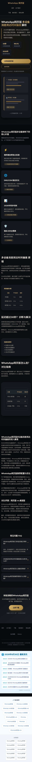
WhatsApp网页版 (9, 704)
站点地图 (12, 634)
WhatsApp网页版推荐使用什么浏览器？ (14, 577)
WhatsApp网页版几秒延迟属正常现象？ (14, 542)
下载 (9, 12)
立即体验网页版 (8, 61)
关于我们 (18, 8)
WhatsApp (23, 717)
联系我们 (14, 12)
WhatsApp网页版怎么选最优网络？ (14, 569)
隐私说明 (21, 12)
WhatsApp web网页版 (22, 704)
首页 (12, 8)
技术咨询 (6, 66)
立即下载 (16, 608)
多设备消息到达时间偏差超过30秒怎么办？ (15, 560)
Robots (20, 634)
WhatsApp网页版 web (23, 708)
